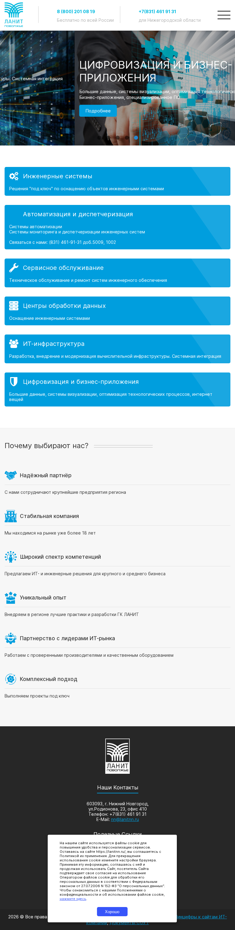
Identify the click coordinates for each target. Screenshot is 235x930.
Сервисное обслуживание (63, 267)
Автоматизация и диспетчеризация (78, 214)
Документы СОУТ (129, 922)
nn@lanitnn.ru (125, 819)
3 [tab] (117, 135)
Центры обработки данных (64, 305)
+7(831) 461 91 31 (157, 11)
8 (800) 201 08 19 (76, 11)
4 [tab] (127, 135)
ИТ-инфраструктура (53, 343)
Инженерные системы (57, 176)
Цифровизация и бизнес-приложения (81, 381)
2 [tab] (108, 135)
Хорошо (112, 911)
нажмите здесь (73, 899)
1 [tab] (99, 135)
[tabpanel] (117, 105)
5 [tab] (136, 135)
